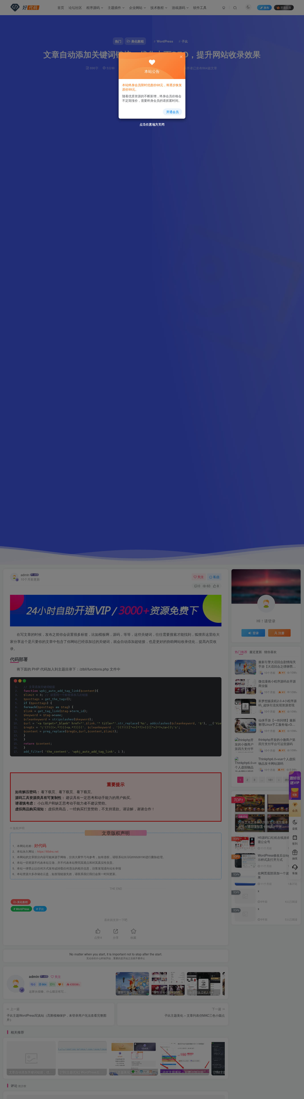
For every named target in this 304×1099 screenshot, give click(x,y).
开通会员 (172, 112)
